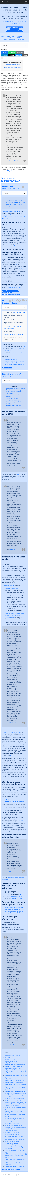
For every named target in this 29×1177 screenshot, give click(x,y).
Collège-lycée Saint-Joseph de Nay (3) (15, 1091)
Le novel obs (12, 722)
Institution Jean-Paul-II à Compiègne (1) (15, 1102)
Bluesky (19, 55)
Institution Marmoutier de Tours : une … (14, 39)
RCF (10, 871)
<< (3, 22)
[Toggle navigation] (26, 2)
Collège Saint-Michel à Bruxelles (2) (14, 1082)
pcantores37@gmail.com (8, 171)
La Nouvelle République (14, 161)
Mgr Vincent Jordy (19, 312)
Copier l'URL (21, 52)
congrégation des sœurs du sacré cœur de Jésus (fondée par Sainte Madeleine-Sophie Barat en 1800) (14, 216)
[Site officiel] (23, 186)
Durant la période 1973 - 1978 (14, 200)
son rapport (14, 421)
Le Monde (11, 1045)
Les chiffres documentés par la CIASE (15, 388)
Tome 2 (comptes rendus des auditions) (16, 801)
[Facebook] (17, 300)
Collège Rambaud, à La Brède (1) (14, 1068)
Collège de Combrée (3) (11, 1063)
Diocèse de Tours (9, 66)
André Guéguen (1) (10, 1059)
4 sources (6, 307)
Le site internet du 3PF (8, 585)
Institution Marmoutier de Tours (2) (14, 361)
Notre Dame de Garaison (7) (12, 1123)
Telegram (5, 55)
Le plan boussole (9, 617)
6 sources (6, 193)
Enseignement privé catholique (13, 67)
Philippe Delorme (15, 896)
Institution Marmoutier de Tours (13, 64)
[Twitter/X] (20, 300)
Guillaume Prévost (17, 898)
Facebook (5, 52)
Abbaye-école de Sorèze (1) (12, 1056)
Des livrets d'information (11, 588)
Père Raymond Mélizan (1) (12, 1134)
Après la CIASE (5, 36)
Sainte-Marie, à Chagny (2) (12, 1145)
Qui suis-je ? (14, 1175)
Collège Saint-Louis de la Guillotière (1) (15, 1081)
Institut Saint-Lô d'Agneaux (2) (13, 1100)
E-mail (25, 55)
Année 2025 (19, 36)
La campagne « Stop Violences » (11, 732)
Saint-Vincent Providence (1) (12, 1141)
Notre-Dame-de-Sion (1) (11, 1131)
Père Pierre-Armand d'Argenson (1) (14, 364)
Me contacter (22, 1175)
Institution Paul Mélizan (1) (12, 1106)
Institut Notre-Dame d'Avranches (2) (15, 1098)
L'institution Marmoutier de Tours (11, 211)
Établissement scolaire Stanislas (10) (15, 1166)
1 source (4, 46)
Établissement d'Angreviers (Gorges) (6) (16, 1154)
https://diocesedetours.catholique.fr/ (14, 334)
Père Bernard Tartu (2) (11, 363)
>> (19, 24)
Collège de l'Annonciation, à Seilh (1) (15, 1064)
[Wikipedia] (25, 186)
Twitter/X (12, 55)
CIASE (17, 474)
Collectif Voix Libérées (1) (11, 359)
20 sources (7, 381)
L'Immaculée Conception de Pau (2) (14, 1118)
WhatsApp (13, 52)
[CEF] (12, 300)
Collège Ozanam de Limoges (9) (13, 1066)
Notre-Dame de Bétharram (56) (13, 1125)
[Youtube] (25, 300)
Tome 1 (7, 799)
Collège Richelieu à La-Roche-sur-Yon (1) (16, 1070)
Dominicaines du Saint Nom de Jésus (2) (16, 1093)
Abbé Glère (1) (8, 1057)
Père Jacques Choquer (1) (12, 1132)
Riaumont (21, 821)
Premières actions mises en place (14, 390)
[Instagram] (23, 300)
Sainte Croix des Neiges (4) (12, 1143)
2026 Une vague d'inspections (13, 405)
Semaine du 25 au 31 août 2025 (11, 38)
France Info (12, 468)
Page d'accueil (4, 2)
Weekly (12, 36)
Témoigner (9, 205)
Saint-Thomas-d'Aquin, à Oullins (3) (14, 1139)
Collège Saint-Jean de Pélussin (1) (14, 1079)
